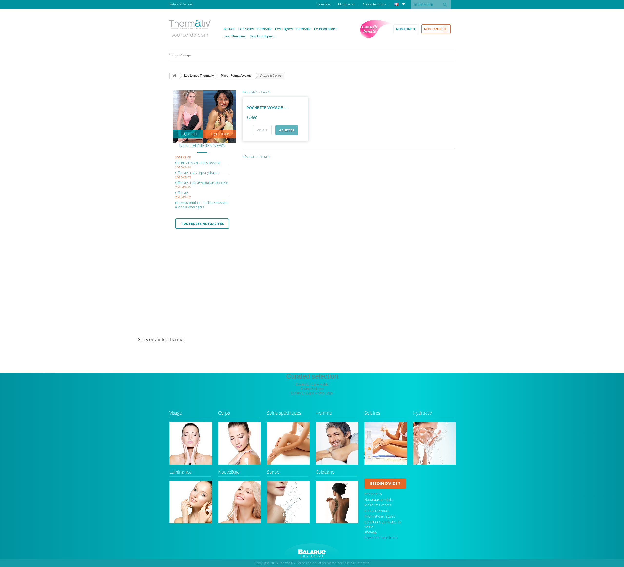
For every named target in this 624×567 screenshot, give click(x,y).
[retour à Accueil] (174, 76)
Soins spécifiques (284, 413)
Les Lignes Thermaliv (293, 28)
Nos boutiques (261, 36)
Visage (175, 413)
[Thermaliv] (190, 28)
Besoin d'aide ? (385, 483)
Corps (224, 413)
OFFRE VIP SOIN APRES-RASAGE (197, 162)
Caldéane (325, 472)
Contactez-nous (376, 510)
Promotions (373, 494)
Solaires (372, 413)
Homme (324, 413)
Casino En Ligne (312, 388)
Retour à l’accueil (181, 4)
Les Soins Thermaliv (255, 28)
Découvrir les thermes (163, 339)
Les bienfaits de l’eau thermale (470, 340)
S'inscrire (323, 4)
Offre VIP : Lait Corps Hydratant (197, 172)
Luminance (180, 472)
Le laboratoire (326, 28)
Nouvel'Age (229, 472)
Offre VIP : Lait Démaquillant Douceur (201, 182)
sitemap (370, 532)
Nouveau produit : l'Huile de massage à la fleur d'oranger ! (201, 204)
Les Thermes (235, 36)
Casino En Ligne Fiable (312, 384)
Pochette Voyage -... (267, 108)
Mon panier (347, 4)
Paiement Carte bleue (381, 537)
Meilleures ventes (377, 505)
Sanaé (273, 472)
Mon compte (406, 29)
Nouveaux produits (378, 499)
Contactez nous (375, 4)
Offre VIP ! (182, 192)
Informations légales (379, 516)
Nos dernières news (202, 145)
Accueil (229, 28)
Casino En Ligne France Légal (312, 393)
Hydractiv (422, 413)
